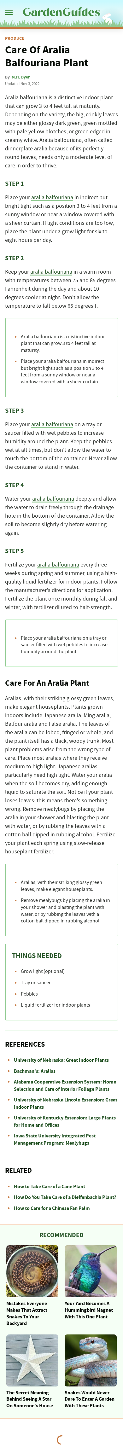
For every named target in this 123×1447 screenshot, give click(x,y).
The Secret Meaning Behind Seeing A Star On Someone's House (29, 1399)
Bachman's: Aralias (35, 1071)
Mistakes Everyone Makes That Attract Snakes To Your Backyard (26, 1313)
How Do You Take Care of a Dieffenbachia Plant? (65, 1197)
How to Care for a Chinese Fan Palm (52, 1208)
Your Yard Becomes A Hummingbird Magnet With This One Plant (89, 1310)
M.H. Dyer (21, 77)
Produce (14, 38)
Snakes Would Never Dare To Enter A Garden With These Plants (89, 1399)
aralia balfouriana (52, 197)
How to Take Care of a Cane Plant (49, 1186)
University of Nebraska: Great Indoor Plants (61, 1060)
